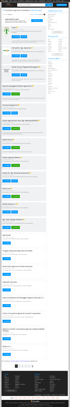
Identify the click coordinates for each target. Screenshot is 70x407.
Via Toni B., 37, (6, 254)
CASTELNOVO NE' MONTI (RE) (31, 31)
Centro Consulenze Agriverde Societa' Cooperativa (21, 313)
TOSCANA (50, 86)
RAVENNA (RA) (19, 301)
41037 (9, 238)
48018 (16, 223)
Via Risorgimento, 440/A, (17, 70)
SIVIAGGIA (48, 402)
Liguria (51, 381)
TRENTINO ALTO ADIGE (52, 88)
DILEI (44, 402)
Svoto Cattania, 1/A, (6, 192)
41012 (12, 192)
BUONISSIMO (57, 402)
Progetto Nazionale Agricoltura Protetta (17, 251)
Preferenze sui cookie (42, 404)
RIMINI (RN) (15, 254)
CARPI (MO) (17, 192)
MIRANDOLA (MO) (15, 238)
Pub (49, 27)
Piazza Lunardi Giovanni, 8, (9, 317)
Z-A (42, 14)
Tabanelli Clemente (10, 282)
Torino (60, 49)
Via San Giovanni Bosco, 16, (8, 223)
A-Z (40, 14)
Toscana (52, 387)
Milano (60, 44)
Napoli (49, 46)
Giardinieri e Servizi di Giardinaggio (18, 29)
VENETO (49, 93)
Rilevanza (37, 14)
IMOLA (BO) (14, 108)
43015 (16, 317)
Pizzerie (49, 25)
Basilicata (52, 376)
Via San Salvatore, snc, (7, 143)
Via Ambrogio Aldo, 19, (8, 270)
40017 (11, 176)
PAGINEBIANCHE (34, 402)
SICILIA (49, 84)
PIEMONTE (50, 80)
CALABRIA (50, 65)
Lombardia (38, 382)
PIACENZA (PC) (19, 270)
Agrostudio (7, 235)
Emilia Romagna (39, 379)
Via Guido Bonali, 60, (7, 161)
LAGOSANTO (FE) (15, 350)
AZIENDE (53, 398)
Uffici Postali (51, 29)
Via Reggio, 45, (6, 334)
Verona (60, 51)
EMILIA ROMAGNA (40, 51)
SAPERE (33, 398)
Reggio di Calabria (62, 48)
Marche (52, 382)
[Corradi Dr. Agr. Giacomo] (6, 51)
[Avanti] (32, 366)
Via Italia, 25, (5, 350)
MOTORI (24, 398)
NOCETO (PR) (21, 317)
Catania (49, 43)
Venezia (49, 51)
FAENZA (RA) (21, 223)
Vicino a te (10, 14)
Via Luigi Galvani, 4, (6, 207)
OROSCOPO (38, 398)
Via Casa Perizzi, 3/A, (16, 31)
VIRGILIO (10, 402)
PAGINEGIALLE (15, 402)
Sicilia (36, 387)
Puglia (36, 386)
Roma (49, 49)
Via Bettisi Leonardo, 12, (8, 285)
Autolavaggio (51, 16)
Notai (49, 24)
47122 (13, 161)
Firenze (60, 43)
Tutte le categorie (57, 32)
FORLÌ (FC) (18, 89)
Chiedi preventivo (37, 20)
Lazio (36, 381)
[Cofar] (6, 30)
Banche (49, 17)
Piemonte (52, 384)
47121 (14, 89)
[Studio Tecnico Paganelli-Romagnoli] (6, 70)
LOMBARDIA (50, 75)
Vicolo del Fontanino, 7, (17, 51)
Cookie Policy (35, 404)
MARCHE (50, 76)
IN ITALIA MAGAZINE (46, 394)
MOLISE (49, 78)
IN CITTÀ (43, 398)
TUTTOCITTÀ (40, 402)
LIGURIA (49, 73)
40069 (24, 70)
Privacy (31, 404)
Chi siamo (23, 404)
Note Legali (27, 404)
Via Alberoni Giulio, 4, (8, 301)
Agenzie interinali (52, 14)
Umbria (52, 389)
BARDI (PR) (18, 124)
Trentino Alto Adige (40, 389)
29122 (14, 270)
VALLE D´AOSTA (51, 91)
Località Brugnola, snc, (7, 124)
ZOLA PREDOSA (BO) (30, 70)
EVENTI (57, 398)
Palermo (50, 48)
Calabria (37, 378)
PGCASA (28, 402)
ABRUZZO (50, 62)
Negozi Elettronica (52, 22)
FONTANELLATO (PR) (30, 51)
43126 (10, 334)
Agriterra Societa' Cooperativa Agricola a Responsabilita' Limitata (24, 330)
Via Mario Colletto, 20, (7, 89)
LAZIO (49, 71)
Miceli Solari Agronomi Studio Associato (18, 266)
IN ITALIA (48, 398)
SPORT (20, 398)
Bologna (60, 39)
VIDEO (29, 398)
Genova (49, 44)
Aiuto (48, 404)
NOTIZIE (16, 398)
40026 (10, 108)
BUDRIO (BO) (19, 143)
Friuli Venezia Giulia (55, 379)
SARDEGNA (50, 83)
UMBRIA (49, 89)
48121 (14, 301)
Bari (49, 39)
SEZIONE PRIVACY (62, 394)
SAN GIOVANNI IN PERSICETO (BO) (21, 176)
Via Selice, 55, (5, 108)
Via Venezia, (5, 238)
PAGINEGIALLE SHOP (23, 402)
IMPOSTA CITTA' (54, 394)
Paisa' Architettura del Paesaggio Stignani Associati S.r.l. (23, 298)
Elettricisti (50, 19)
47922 (10, 254)
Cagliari (60, 41)
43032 (14, 124)
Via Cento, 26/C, (6, 176)
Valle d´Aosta (38, 391)
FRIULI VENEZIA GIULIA (52, 70)
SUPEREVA (63, 402)
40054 (14, 143)
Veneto (52, 391)
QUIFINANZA (52, 402)
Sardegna (52, 386)
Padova (60, 46)
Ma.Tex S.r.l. (7, 346)
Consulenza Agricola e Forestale (17, 49)
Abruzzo (37, 376)
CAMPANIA (50, 66)
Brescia (49, 41)
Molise (36, 384)
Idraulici (50, 21)
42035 (22, 31)
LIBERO (6, 402)
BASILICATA (50, 63)
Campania (52, 378)
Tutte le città (57, 54)
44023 (9, 350)
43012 (23, 51)
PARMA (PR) (15, 334)
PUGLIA (49, 81)
